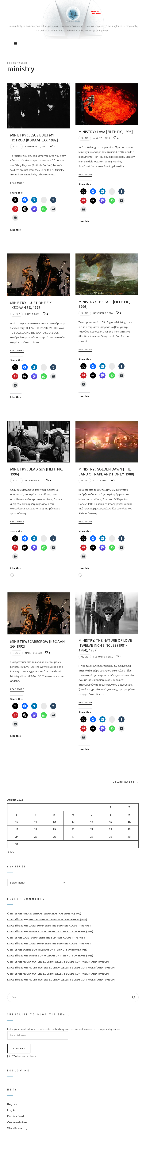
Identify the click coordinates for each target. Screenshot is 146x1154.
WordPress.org (17, 1128)
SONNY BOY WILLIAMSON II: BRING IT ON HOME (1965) (61, 931)
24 (16, 836)
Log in (11, 1110)
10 (16, 822)
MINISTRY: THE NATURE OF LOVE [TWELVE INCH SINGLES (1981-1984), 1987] (105, 645)
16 (129, 822)
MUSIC (16, 146)
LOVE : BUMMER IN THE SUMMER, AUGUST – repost (60, 925)
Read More (17, 183)
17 (16, 829)
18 (35, 829)
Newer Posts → (126, 782)
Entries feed (15, 1116)
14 (91, 822)
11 (35, 822)
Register (13, 1104)
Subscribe (19, 1048)
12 (54, 822)
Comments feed (18, 1122)
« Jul (10, 852)
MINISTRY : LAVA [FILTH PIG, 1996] (106, 132)
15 (110, 822)
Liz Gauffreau (15, 919)
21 (91, 829)
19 (54, 829)
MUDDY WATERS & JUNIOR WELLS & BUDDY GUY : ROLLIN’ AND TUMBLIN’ (66, 961)
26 (54, 836)
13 (73, 822)
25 (35, 836)
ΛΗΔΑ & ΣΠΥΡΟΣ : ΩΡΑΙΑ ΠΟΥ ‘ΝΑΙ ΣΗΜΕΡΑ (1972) (52, 913)
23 (129, 829)
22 (110, 829)
